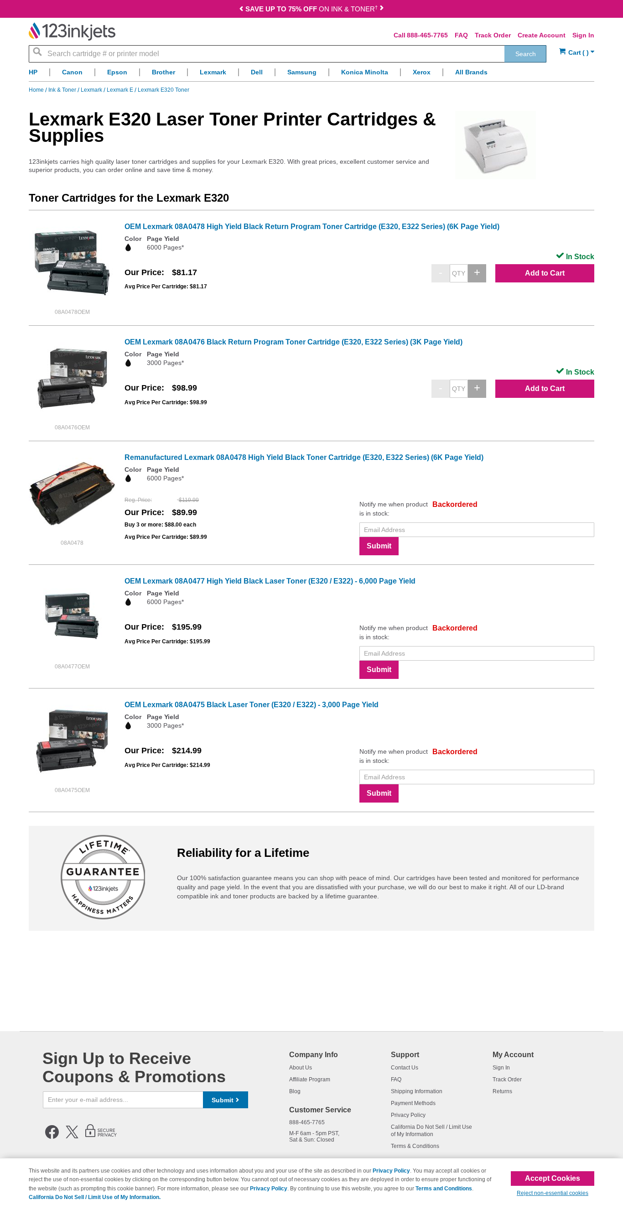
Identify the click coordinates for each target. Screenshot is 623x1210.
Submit (379, 546)
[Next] (381, 9)
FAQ (461, 35)
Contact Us (404, 1067)
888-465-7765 (427, 35)
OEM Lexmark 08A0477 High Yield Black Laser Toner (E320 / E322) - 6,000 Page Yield (270, 581)
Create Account (542, 35)
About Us (300, 1067)
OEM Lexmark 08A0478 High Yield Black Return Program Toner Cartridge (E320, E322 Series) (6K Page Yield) (312, 226)
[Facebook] (52, 1137)
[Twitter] (72, 1137)
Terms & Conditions (415, 1146)
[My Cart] (576, 52)
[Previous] (241, 9)
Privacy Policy (408, 1115)
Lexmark (92, 90)
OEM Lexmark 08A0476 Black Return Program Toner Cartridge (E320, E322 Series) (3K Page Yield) (293, 342)
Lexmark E (121, 90)
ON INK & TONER (311, 9)
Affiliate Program (309, 1079)
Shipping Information (416, 1091)
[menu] (311, 75)
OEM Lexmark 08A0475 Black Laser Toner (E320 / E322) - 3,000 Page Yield (252, 705)
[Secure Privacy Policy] (101, 1137)
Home (37, 90)
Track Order (493, 35)
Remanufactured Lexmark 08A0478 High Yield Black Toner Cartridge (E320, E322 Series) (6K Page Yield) (304, 457)
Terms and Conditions (443, 1188)
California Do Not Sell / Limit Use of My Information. (95, 1197)
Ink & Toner (63, 90)
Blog (295, 1091)
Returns (502, 1091)
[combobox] (287, 54)
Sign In (583, 35)
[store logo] (72, 31)
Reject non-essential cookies (552, 1193)
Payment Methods (413, 1103)
